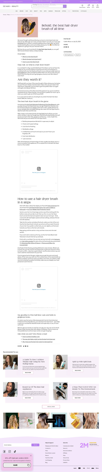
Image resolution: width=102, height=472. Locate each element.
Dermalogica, (46, 4)
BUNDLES (51, 11)
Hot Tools (41, 113)
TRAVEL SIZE (57, 11)
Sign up (35, 444)
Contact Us (20, 1)
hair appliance (22, 72)
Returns (47, 455)
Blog (46, 462)
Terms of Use (66, 457)
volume (34, 107)
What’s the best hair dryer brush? (31, 59)
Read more (28, 372)
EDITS (45, 11)
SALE (69, 11)
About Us (65, 448)
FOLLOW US (52, 420)
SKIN (31, 11)
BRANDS (21, 11)
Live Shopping (48, 460)
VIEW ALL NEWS (51, 406)
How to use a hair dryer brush (30, 62)
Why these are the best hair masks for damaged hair (37, 342)
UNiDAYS (65, 462)
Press (64, 455)
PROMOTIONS (75, 11)
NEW (17, 11)
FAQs (46, 450)
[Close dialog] (31, 455)
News (8, 14)
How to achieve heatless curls (31, 336)
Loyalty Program (94, 1)
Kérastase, (40, 4)
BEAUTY (36, 11)
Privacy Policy (66, 460)
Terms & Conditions (67, 450)
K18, (51, 4)
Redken (54, 4)
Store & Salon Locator (50, 453)
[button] (17, 465)
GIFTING (64, 11)
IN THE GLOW (84, 11)
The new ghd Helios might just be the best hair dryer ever (38, 339)
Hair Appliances (69, 55)
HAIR (27, 11)
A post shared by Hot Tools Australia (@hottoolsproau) (33, 190)
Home (4, 14)
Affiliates (65, 453)
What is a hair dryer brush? (30, 56)
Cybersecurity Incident (68, 446)
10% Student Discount (85, 1)
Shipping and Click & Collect (10, 1)
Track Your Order (49, 457)
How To (78, 55)
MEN (41, 11)
